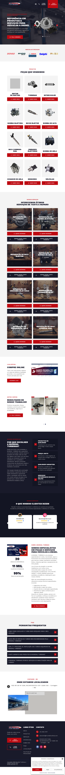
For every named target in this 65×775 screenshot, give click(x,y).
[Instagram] (41, 746)
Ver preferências (58, 769)
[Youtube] (44, 746)
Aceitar (37, 769)
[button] (62, 758)
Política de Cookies (43, 772)
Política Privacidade (51, 772)
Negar (47, 769)
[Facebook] (37, 746)
